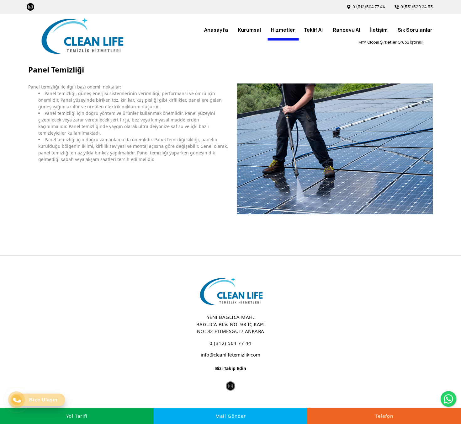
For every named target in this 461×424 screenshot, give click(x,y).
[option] (335, 148)
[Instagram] (30, 7)
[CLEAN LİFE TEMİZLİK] (81, 36)
